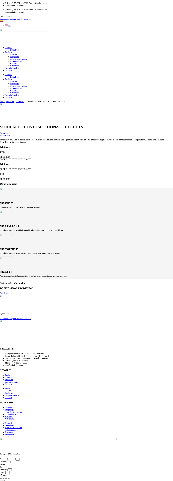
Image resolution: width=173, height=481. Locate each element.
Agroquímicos (16, 61)
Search (2, 16)
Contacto (8, 70)
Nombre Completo (7, 459)
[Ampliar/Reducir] (1, 478)
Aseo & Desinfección (18, 59)
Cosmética (14, 54)
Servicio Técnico (12, 68)
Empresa (3, 470)
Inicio (2, 102)
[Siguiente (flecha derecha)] (4, 480)
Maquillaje (14, 57)
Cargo (2, 472)
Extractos (14, 63)
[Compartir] (6, 478)
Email (2, 464)
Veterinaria (14, 66)
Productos (9, 52)
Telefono (4, 467)
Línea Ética (14, 50)
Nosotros (8, 47)
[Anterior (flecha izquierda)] (1, 480)
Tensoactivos (5, 135)
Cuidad (3, 462)
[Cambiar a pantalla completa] (4, 478)
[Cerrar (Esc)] (9, 478)
